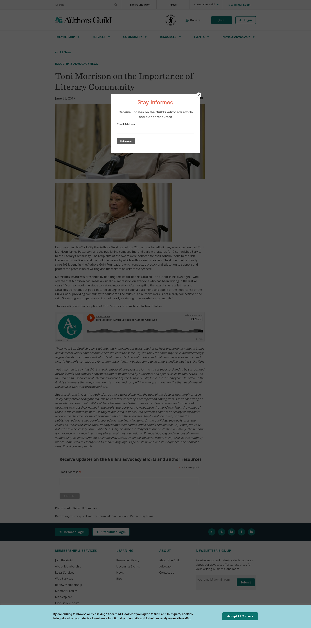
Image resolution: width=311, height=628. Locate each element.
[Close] (198, 95)
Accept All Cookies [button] (240, 616)
